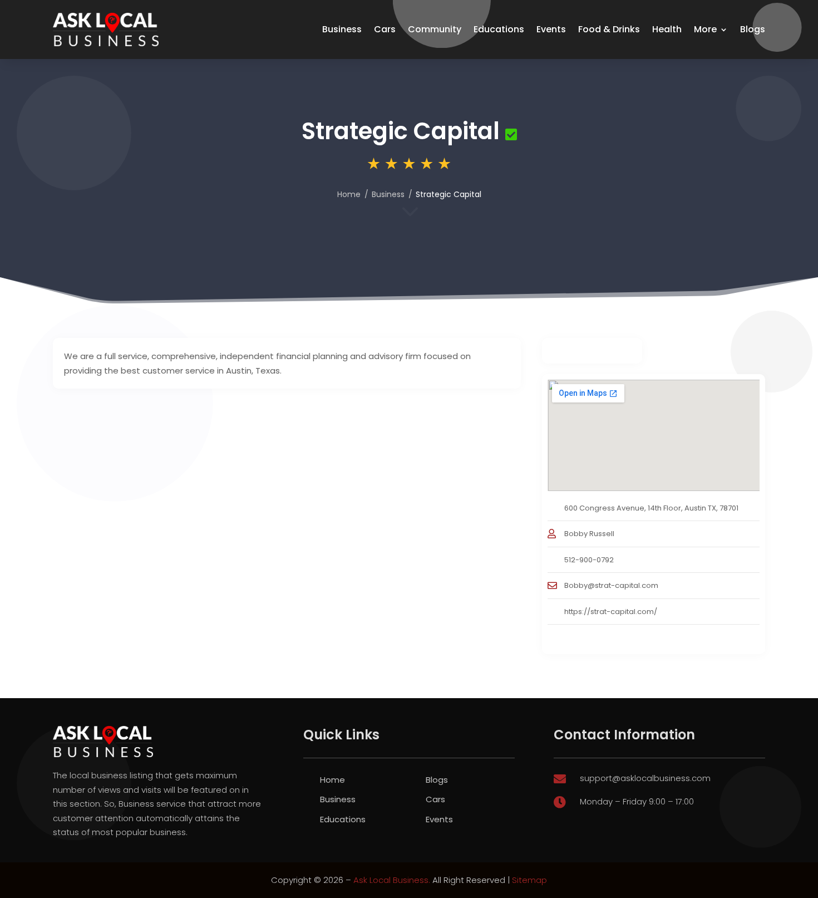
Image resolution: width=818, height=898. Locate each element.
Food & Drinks (609, 29)
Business (342, 29)
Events (551, 29)
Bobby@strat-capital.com (611, 585)
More (705, 29)
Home (349, 194)
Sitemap (529, 880)
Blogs (752, 29)
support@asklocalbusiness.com (645, 778)
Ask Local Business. (391, 880)
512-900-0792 (589, 559)
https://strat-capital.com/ (610, 611)
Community (434, 29)
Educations (499, 29)
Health (667, 29)
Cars (385, 29)
